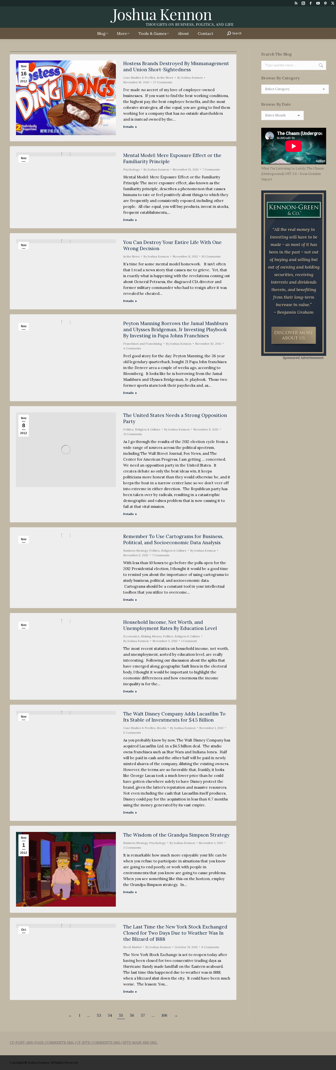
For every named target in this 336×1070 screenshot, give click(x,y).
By (190, 77)
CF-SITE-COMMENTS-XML (98, 1043)
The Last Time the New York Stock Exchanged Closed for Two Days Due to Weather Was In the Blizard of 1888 (175, 933)
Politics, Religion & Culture (141, 429)
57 (143, 1015)
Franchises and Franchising (142, 343)
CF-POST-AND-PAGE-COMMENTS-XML (42, 1043)
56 (132, 1015)
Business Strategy (135, 550)
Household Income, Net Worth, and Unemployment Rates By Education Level (170, 625)
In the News (165, 77)
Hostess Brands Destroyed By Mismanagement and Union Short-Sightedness (176, 66)
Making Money (151, 636)
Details (128, 126)
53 (99, 1015)
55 (121, 1015)
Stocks (161, 728)
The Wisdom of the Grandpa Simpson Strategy (176, 835)
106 (164, 1015)
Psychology (131, 169)
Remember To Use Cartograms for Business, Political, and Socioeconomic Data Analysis (173, 539)
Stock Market (132, 947)
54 (110, 1015)
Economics (131, 636)
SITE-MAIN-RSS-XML (140, 1043)
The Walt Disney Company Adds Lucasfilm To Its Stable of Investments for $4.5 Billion (174, 717)
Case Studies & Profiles (139, 77)
